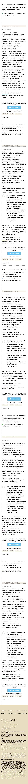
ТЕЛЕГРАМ (18, 113)
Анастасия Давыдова (21, 4)
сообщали (5, 93)
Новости (5, 113)
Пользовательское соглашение (7, 759)
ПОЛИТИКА (3, 710)
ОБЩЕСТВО (17, 710)
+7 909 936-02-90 (8, 729)
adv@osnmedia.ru (22, 731)
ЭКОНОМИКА (10, 710)
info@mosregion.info (7, 722)
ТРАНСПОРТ (24, 710)
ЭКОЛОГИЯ (3, 713)
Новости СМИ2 (5, 117)
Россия (4, 4)
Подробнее (24, 757)
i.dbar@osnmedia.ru (7, 728)
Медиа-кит (12, 746)
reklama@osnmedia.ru (14, 731)
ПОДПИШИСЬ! (15, 107)
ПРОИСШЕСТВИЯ (11, 713)
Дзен (11, 113)
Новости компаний (22, 713)
